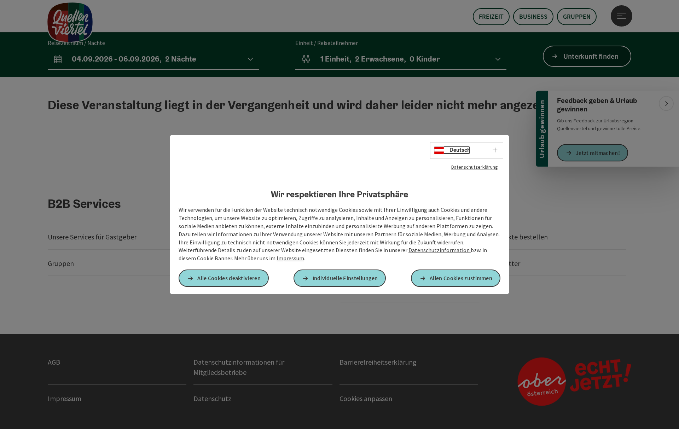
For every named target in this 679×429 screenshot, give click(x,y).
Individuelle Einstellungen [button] (345, 278)
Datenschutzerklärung (474, 167)
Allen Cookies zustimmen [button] (461, 278)
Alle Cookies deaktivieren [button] (229, 278)
